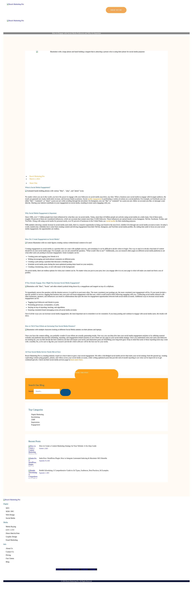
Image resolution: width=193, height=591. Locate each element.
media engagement (95, 199)
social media (110, 221)
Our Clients (10, 558)
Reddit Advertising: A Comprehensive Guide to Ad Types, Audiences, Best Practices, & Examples (73, 470)
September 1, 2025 (44, 473)
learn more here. (76, 360)
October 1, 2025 (43, 448)
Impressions (35, 422)
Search (30, 391)
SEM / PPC (10, 511)
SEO (7, 508)
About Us (9, 548)
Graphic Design (11, 537)
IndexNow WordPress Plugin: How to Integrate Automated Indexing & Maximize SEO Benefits (73, 458)
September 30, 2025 (44, 461)
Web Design (10, 515)
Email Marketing (12, 540)
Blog (7, 562)
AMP (33, 420)
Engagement (35, 425)
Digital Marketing (37, 414)
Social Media (10, 518)
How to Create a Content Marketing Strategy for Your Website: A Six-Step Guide (67, 446)
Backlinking (35, 417)
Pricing (8, 555)
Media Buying (11, 527)
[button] (96, 376)
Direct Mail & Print (12, 533)
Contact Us (10, 552)
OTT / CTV (10, 530)
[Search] (65, 392)
